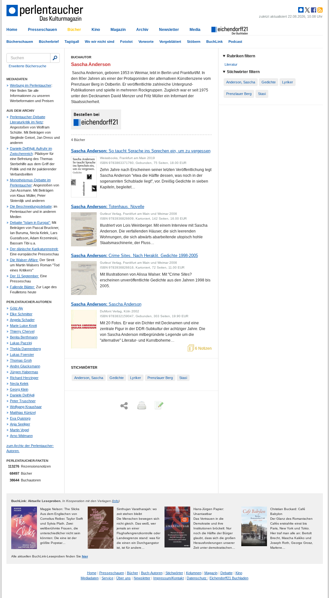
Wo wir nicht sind (99, 41)
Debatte (226, 573)
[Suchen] (55, 58)
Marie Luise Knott (23, 325)
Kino (96, 29)
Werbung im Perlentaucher (30, 85)
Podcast (235, 41)
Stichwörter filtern (243, 72)
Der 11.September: (24, 276)
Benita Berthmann (24, 337)
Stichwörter (174, 573)
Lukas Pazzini (21, 343)
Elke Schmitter (21, 314)
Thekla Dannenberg (25, 349)
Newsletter (169, 29)
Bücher (74, 29)
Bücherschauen (19, 41)
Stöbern (193, 41)
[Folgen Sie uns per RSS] (319, 10)
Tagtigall (72, 41)
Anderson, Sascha (88, 378)
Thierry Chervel (22, 331)
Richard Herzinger (24, 378)
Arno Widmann (21, 436)
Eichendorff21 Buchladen (228, 578)
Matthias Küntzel (23, 412)
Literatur (231, 64)
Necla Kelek (19, 383)
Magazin (118, 29)
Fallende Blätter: (22, 287)
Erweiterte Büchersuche (27, 66)
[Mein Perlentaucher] (301, 10)
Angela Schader (22, 320)
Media (195, 29)
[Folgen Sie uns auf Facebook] (313, 10)
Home (11, 29)
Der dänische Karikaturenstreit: (34, 249)
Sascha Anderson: (140, 150)
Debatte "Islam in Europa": (30, 222)
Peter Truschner (23, 401)
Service (107, 578)
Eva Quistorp (20, 418)
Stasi (183, 378)
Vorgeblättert (170, 41)
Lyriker (135, 378)
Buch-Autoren (152, 573)
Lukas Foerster (22, 354)
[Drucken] (141, 405)
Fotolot (126, 41)
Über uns (123, 578)
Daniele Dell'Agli (22, 395)
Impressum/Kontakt (168, 578)
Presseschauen (42, 29)
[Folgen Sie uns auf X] (307, 10)
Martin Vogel (19, 430)
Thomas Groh (21, 360)
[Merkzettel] (158, 405)
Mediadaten (90, 578)
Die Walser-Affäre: (24, 260)
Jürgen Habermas (24, 372)
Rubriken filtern (241, 56)
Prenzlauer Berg (160, 378)
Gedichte (117, 378)
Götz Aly (16, 308)
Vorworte (146, 41)
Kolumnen (193, 573)
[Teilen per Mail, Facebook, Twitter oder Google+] (124, 406)
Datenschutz (197, 578)
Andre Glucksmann (25, 366)
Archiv (142, 29)
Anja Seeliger (20, 424)
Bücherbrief (49, 41)
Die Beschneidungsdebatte (31, 206)
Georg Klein (19, 389)
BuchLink (214, 41)
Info (116, 501)
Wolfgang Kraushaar (26, 407)
